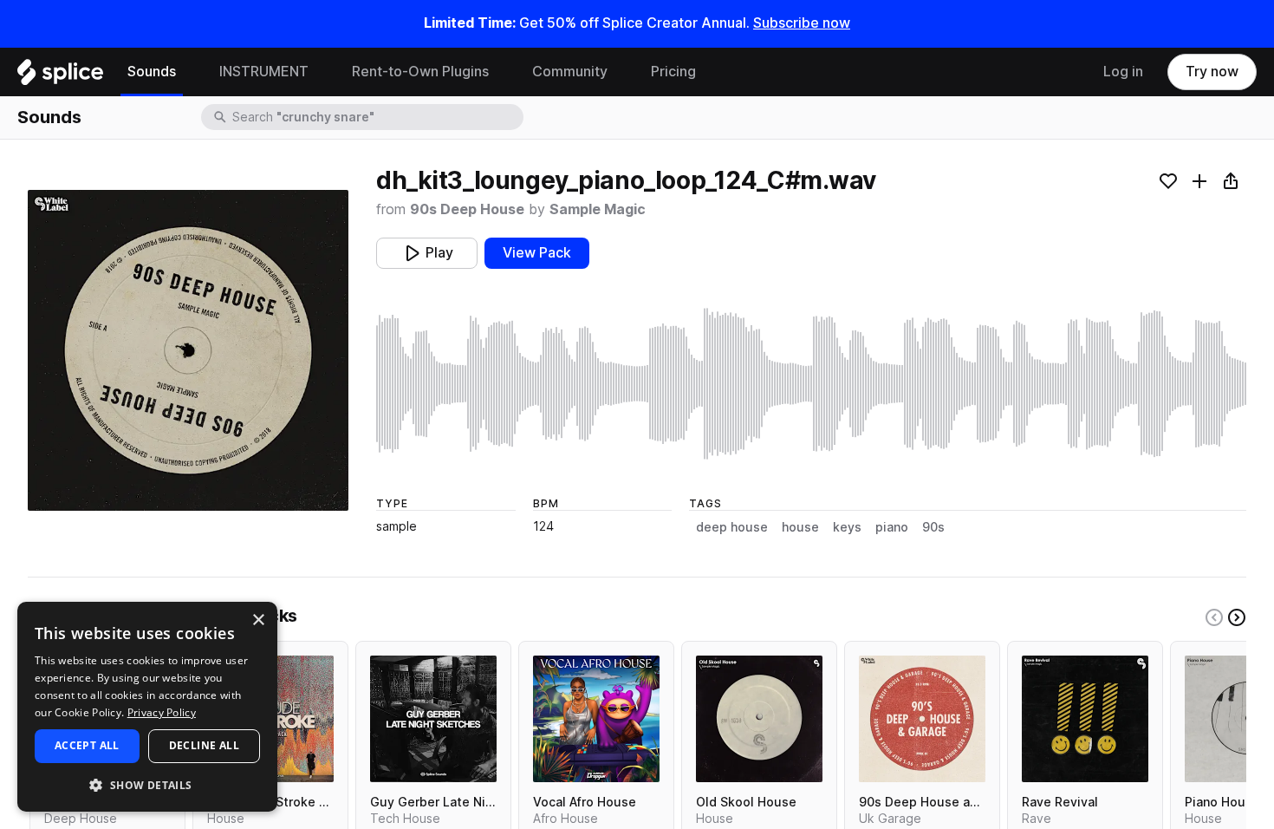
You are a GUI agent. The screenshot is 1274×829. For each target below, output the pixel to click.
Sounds (151, 71)
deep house (732, 527)
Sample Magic (597, 209)
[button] (147, 784)
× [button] (257, 620)
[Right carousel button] (1236, 617)
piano (891, 527)
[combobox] (376, 117)
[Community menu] (620, 72)
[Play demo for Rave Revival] (1085, 719)
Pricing (673, 71)
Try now (1212, 71)
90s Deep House (467, 209)
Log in (1123, 71)
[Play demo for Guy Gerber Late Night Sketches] (433, 719)
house (800, 527)
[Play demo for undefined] (188, 350)
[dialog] (147, 707)
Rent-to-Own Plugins (420, 71)
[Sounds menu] (189, 72)
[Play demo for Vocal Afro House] (596, 719)
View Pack (537, 253)
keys (847, 527)
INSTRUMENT (264, 71)
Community (570, 71)
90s (933, 527)
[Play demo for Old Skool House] (759, 719)
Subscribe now (801, 23)
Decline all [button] (204, 745)
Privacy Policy (161, 712)
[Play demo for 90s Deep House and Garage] (922, 719)
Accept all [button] (87, 745)
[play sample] (811, 384)
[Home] (60, 76)
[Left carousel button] (1214, 617)
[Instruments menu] (321, 72)
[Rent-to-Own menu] (502, 72)
